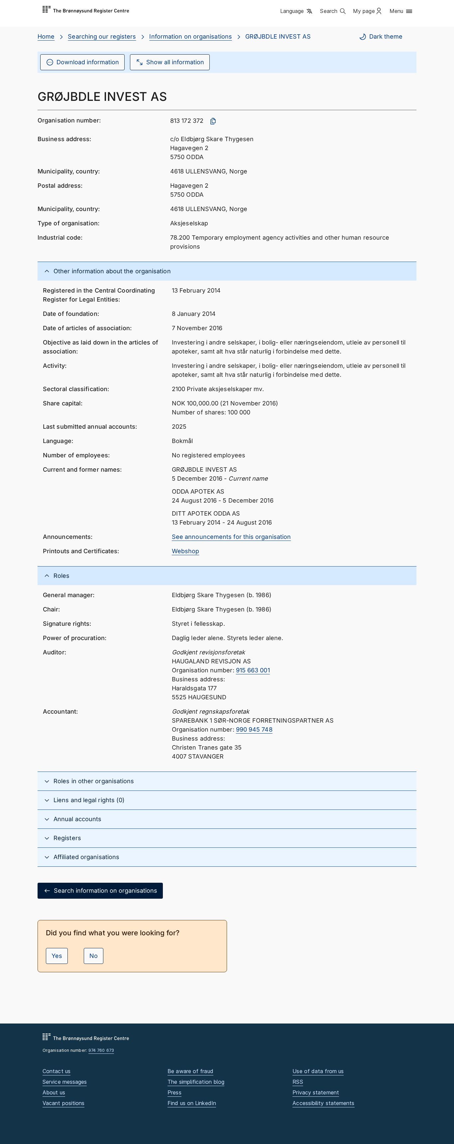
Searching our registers (102, 36)
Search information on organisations (105, 890)
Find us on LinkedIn (192, 1103)
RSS (297, 1081)
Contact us (56, 1071)
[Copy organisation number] (213, 121)
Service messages (65, 1081)
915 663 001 (253, 670)
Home (46, 36)
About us (54, 1092)
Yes (57, 955)
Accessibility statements (323, 1103)
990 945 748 (254, 729)
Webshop (185, 551)
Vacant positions (63, 1103)
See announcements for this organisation (231, 536)
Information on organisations (190, 36)
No (93, 955)
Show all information (175, 62)
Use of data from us (318, 1071)
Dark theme (385, 36)
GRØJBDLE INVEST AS (278, 36)
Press (174, 1092)
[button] (297, 11)
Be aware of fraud (190, 1071)
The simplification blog (196, 1081)
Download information (88, 62)
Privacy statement (315, 1092)
